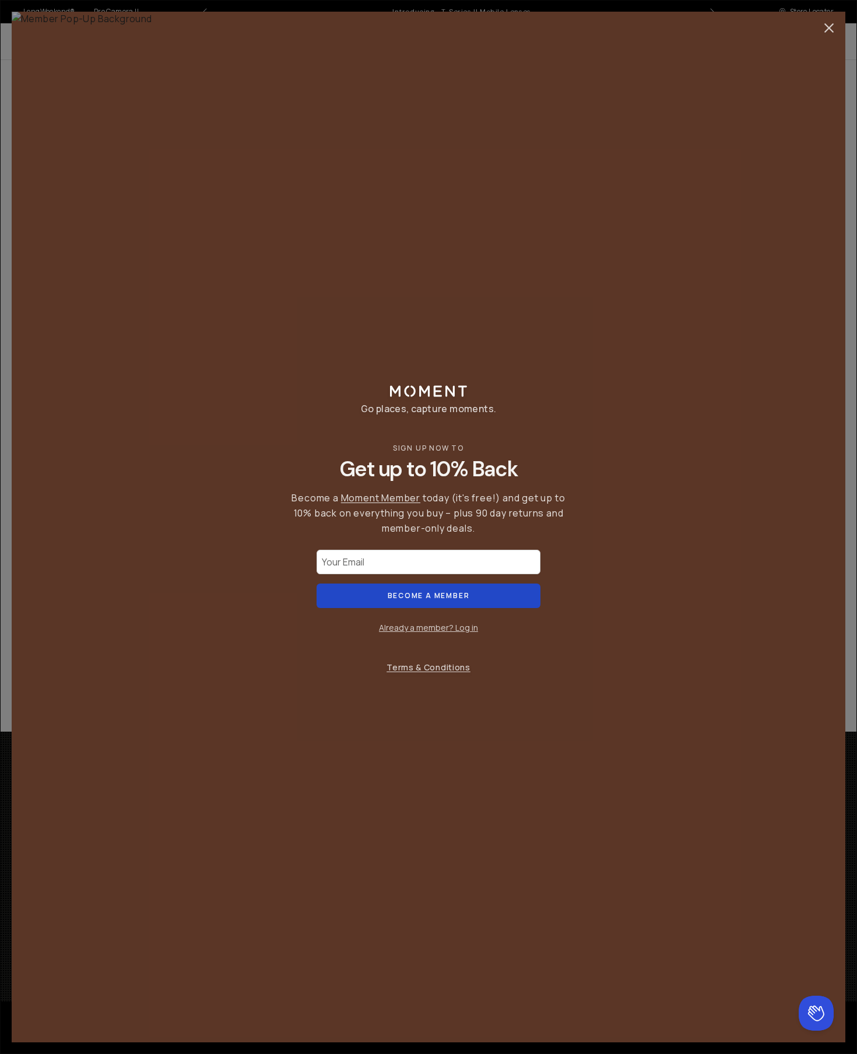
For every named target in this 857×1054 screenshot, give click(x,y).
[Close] (829, 28)
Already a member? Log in (428, 627)
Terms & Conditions (428, 667)
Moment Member (380, 497)
